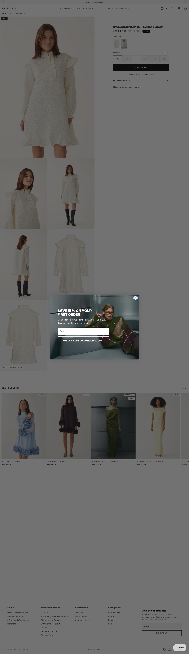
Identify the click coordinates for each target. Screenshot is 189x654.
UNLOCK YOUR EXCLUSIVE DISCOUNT (83, 340)
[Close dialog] (135, 298)
